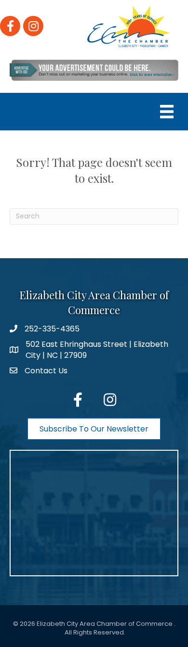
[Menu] (166, 112)
